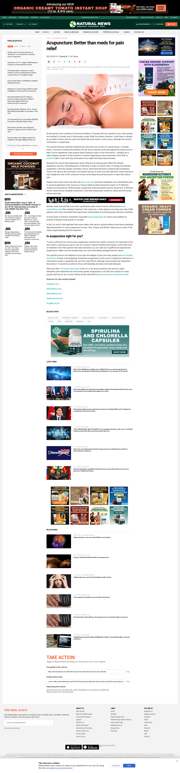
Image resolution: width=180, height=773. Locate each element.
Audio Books (45, 17)
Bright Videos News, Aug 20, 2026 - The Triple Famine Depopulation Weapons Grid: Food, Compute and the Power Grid (13, 250)
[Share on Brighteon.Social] (49, 61)
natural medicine (108, 67)
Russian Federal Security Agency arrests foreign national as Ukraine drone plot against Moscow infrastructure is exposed (20, 100)
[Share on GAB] (69, 61)
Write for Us (80, 722)
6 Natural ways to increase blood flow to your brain (92, 537)
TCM (61, 69)
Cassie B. (64, 56)
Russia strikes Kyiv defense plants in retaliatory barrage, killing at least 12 (21, 138)
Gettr (145, 725)
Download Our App (147, 17)
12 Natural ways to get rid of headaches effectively (92, 577)
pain (124, 67)
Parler (146, 720)
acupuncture (56, 67)
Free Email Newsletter (83, 717)
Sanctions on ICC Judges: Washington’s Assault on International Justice (22, 63)
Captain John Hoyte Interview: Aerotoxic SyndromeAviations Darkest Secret (31, 249)
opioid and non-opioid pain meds (114, 274)
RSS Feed (114, 731)
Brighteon (12, 17)
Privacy (55, 754)
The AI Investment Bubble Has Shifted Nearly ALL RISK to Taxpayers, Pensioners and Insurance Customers (33, 235)
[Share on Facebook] (54, 61)
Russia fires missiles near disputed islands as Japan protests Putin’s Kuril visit (21, 129)
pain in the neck (87, 182)
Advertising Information (84, 728)
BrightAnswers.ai (132, 17)
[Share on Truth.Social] (74, 61)
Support (78, 720)
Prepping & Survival (111, 32)
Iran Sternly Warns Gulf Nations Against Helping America (22, 82)
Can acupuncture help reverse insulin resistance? (91, 597)
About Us (159, 17)
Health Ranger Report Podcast (121, 720)
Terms (61, 754)
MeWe (146, 731)
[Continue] (50, 722)
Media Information (82, 725)
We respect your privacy (12, 728)
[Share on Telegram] (64, 61)
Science (127, 32)
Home (4, 17)
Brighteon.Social (149, 714)
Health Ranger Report (14, 194)
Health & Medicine (71, 32)
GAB (145, 734)
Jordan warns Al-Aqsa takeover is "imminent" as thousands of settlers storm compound (21, 54)
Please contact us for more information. (60, 692)
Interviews (34, 17)
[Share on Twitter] (59, 61)
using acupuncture (95, 217)
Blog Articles (115, 728)
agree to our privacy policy (61, 768)
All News (114, 714)
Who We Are (80, 711)
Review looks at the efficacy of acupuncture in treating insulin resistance (100, 617)
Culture (56, 32)
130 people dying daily (69, 269)
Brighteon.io (148, 711)
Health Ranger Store (117, 717)
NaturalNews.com (54, 289)
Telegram (147, 717)
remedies (55, 69)
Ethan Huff (86, 387)
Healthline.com (53, 284)
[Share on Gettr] (80, 61)
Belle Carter (86, 367)
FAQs (166, 17)
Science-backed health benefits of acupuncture (91, 557)
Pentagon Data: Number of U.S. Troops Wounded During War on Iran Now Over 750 (22, 111)
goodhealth (97, 67)
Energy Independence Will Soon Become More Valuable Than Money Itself (13, 234)
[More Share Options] (85, 61)
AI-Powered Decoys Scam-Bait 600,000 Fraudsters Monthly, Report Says (22, 120)
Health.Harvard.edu (55, 298)
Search (175, 17)
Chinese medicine (85, 67)
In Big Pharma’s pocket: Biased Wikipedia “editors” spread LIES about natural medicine (101, 638)
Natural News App (117, 722)
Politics (46, 32)
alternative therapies (70, 67)
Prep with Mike (23, 17)
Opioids (119, 67)
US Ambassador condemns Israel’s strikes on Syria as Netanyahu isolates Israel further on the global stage (21, 72)
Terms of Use (80, 736)
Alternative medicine (59, 38)
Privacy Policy (80, 734)
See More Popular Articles (23, 154)
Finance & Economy (91, 32)
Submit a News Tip (82, 731)
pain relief (69, 321)
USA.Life (147, 736)
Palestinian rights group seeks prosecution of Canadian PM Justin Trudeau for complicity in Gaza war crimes (102, 410)
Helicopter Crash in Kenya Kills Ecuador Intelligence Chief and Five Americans (22, 90)
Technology (139, 32)
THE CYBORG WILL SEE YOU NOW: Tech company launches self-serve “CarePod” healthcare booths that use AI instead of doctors (103, 430)
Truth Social (148, 722)
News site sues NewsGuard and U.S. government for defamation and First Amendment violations (100, 450)
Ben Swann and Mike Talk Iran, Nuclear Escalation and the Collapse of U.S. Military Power (13, 218)
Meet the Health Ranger (84, 714)
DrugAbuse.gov (53, 303)
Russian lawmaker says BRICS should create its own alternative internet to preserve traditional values (101, 470)
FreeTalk (147, 728)
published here (75, 757)
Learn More (116, 765)
